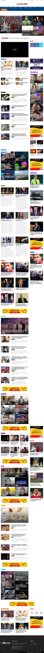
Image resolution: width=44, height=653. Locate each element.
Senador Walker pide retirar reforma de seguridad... (22, 289)
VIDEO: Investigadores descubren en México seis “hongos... (32, 146)
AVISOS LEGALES (4, 9)
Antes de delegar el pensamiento (20, 245)
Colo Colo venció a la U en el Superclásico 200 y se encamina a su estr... (36, 454)
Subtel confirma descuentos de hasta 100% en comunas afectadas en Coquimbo (7, 157)
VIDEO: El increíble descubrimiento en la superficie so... (33, 154)
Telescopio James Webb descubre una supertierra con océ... (40, 154)
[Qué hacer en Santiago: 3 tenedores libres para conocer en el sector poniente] (18, 79)
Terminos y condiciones (30, 652)
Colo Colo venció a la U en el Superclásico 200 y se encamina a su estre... (7, 619)
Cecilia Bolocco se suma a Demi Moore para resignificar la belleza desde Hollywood (21, 474)
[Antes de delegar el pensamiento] (22, 240)
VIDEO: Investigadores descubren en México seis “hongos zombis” (21, 577)
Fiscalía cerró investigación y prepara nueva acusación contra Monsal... (36, 266)
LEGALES (37, 0)
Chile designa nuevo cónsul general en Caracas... (7, 304)
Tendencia (17, 579)
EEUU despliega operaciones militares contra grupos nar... (35, 202)
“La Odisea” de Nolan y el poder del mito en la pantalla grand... (5, 454)
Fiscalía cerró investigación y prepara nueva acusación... (9, 83)
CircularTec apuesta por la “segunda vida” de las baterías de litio (21, 177)
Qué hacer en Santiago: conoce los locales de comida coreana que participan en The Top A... (18, 535)
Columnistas (2, 193)
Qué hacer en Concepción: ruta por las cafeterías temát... (6, 69)
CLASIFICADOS (41, 0)
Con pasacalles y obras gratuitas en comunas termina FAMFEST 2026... (5, 443)
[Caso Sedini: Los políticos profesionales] (22, 215)
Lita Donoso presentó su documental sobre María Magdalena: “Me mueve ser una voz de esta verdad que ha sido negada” (7, 420)
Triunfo (25, 7)
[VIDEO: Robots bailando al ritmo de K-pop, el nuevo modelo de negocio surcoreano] (14, 326)
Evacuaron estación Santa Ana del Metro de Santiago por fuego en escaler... (6, 631)
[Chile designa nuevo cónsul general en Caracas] (36, 211)
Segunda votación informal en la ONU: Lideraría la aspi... (19, 38)
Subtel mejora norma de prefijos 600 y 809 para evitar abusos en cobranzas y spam (8, 177)
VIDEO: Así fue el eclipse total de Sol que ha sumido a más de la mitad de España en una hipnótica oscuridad (22, 596)
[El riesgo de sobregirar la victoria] (7, 190)
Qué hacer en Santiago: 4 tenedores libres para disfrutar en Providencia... (19, 545)
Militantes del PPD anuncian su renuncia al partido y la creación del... (36, 282)
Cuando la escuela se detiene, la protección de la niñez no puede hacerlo (7, 245)
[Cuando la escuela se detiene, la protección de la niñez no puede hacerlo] (7, 240)
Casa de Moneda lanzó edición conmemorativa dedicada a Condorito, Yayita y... (24, 444)
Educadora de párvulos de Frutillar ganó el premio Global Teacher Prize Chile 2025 (21, 483)
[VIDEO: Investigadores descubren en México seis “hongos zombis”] (33, 142)
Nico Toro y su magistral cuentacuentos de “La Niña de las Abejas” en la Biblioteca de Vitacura (7, 401)
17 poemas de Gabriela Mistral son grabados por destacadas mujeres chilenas (7, 483)
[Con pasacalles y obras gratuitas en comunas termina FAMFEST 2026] (5, 556)
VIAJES (35, 7)
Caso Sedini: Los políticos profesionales (21, 220)
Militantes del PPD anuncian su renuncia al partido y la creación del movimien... (22, 274)
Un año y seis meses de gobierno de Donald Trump (7, 220)
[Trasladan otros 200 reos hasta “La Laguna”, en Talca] (27, 31)
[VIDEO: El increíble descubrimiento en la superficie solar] (33, 151)
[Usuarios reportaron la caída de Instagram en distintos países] (21, 165)
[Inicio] (2, 8)
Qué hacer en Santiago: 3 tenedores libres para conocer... (24, 79)
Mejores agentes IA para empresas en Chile (21, 158)
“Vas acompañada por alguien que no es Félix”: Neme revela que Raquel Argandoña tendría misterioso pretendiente (19, 368)
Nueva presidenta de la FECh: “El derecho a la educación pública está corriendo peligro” (8, 474)
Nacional (7, 84)
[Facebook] (1, 0)
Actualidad (5, 7)
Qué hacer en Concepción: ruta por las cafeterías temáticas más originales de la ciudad (14, 519)
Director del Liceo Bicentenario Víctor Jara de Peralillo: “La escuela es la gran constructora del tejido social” (21, 401)
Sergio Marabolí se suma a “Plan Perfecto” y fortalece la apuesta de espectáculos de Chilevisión (19, 347)
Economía (20, 7)
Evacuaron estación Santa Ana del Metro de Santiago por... (21, 69)
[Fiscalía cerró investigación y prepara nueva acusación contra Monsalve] (3, 83)
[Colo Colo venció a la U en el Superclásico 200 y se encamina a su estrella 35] (11, 24)
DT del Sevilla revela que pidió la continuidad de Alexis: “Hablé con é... (36, 500)
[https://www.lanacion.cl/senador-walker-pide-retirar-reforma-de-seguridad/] (22, 283)
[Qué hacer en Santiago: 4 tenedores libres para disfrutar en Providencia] (5, 547)
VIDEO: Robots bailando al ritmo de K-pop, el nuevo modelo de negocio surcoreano (14, 331)
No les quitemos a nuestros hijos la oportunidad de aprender (21, 196)
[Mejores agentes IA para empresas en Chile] (21, 156)
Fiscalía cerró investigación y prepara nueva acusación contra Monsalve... (7, 274)
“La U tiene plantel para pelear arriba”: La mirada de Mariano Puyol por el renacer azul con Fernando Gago (22, 410)
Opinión (15, 7)
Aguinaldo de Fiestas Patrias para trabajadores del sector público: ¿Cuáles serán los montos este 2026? (19, 134)
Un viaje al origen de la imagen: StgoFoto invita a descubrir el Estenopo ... (14, 455)
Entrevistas (17, 413)
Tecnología (3, 169)
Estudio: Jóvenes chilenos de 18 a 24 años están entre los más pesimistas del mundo (8, 596)
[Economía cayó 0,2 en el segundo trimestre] (5, 127)
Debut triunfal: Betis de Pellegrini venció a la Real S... (9, 79)
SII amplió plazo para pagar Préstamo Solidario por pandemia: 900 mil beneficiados (19, 95)
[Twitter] (4, 0)
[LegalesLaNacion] (36, 69)
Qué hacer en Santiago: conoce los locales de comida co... (24, 83)
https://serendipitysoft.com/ (14, 652)
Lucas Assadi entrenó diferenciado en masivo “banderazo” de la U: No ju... (36, 484)
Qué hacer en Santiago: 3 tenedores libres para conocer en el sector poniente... (19, 525)
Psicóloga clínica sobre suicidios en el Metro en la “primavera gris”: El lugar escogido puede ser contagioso (21, 420)
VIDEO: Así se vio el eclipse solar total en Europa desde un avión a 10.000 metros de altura (22, 586)
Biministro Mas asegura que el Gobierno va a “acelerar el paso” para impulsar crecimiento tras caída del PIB (19, 114)
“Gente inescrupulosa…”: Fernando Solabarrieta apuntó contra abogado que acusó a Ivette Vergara (19, 357)
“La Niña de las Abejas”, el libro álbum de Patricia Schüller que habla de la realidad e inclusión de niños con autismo (21, 492)
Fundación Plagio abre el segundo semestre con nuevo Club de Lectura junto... (14, 443)
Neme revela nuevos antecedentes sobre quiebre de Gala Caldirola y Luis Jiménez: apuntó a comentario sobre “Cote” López (36, 117)
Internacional (24, 20)
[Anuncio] (14, 311)
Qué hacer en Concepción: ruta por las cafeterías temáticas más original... (21, 619)
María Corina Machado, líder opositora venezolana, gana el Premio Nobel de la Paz (8, 493)
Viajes (21, 80)
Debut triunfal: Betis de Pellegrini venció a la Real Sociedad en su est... (21, 631)
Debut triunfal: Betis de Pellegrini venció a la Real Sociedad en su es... (35, 469)
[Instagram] (3, 0)
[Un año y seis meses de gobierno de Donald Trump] (7, 215)
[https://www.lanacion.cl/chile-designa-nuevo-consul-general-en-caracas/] (7, 298)
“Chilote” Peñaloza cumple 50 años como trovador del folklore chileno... (24, 455)
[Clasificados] (36, 131)
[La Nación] (22, 4)
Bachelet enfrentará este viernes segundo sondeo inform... (36, 233)
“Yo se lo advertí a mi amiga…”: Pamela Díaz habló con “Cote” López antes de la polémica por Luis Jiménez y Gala (36, 108)
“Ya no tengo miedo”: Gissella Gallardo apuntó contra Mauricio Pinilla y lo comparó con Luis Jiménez (19, 337)
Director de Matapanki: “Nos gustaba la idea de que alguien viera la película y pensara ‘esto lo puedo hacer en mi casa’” (8, 410)
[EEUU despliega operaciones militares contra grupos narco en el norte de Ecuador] (36, 195)
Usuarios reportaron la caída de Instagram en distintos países (21, 167)
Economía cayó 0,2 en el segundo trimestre (18, 125)
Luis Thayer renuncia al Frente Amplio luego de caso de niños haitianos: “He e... (22, 305)
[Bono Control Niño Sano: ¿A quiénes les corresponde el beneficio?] (5, 108)
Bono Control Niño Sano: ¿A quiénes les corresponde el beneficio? (19, 106)
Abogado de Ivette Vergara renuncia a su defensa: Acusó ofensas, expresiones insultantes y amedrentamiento (19, 378)
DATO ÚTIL (11, 7)
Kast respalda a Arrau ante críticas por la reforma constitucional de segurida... (7, 289)
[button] (42, 7)
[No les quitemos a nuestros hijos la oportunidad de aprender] (22, 190)
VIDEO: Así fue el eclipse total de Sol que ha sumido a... (40, 145)
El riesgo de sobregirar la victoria (6, 196)
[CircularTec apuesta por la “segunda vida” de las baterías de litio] (21, 175)
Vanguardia (30, 7)
